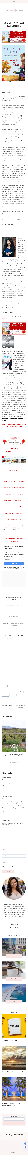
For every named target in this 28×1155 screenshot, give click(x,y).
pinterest (13, 694)
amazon (4, 686)
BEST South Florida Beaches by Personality (13, 1072)
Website (4, 862)
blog (14, 688)
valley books (5, 697)
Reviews (13, 20)
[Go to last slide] (4, 740)
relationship (20, 694)
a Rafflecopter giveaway (8, 638)
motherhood (5, 694)
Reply (4, 788)
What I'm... (18, 20)
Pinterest (4, 318)
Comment (5, 829)
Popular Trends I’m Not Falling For (10, 1040)
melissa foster (19, 691)
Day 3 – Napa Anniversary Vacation (14, 755)
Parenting (19, 1141)
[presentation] (14, 736)
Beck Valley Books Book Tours (10, 528)
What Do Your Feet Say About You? (21, 705)
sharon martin (7, 777)
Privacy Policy (10, 1141)
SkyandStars (14, 1152)
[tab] (10, 762)
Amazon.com (5, 230)
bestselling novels (6, 688)
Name (4, 849)
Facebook (4, 316)
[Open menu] (14, 1)
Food (11, 1148)
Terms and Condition (19, 1143)
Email (4, 856)
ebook (4, 691)
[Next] (23, 740)
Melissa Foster (7, 796)
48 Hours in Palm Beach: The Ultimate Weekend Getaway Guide (12, 1104)
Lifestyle (7, 1146)
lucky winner (11, 691)
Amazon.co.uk (6, 228)
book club (20, 688)
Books (9, 20)
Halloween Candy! (7, 704)
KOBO (3, 234)
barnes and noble (13, 686)
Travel (16, 1148)
